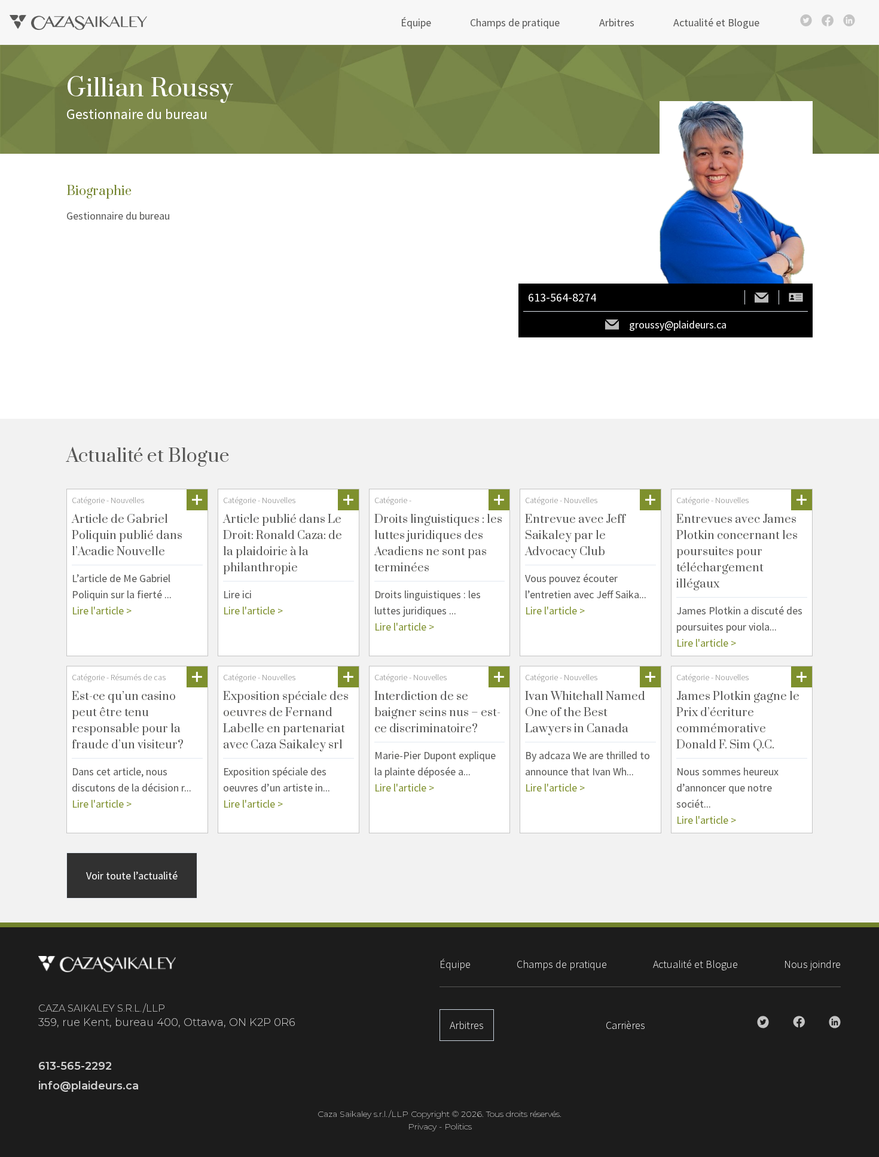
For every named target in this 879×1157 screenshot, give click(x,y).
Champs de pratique (515, 22)
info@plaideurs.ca (88, 1085)
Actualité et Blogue (716, 22)
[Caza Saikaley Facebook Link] (828, 20)
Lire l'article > (102, 610)
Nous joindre (812, 964)
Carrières (625, 1025)
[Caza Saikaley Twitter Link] (806, 20)
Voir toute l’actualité (132, 875)
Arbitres (616, 22)
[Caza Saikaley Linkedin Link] (849, 20)
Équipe (416, 22)
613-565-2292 (75, 1066)
